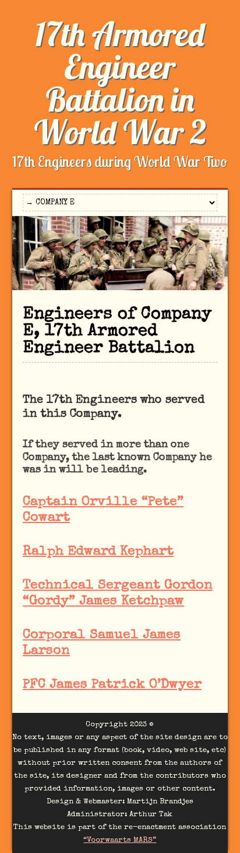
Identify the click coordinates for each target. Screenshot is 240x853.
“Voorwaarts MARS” (119, 840)
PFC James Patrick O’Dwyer (112, 685)
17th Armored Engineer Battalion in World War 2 (120, 82)
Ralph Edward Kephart (98, 552)
